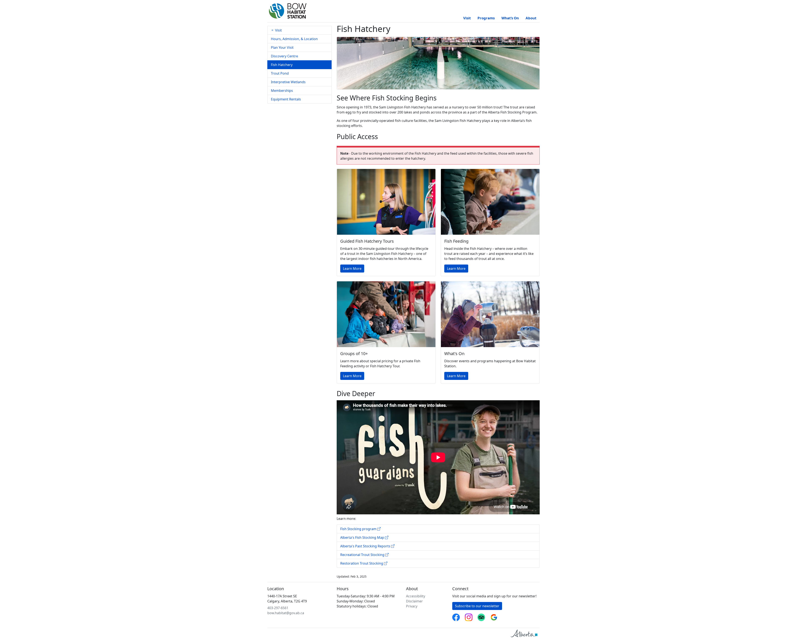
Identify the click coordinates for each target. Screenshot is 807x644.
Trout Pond (280, 73)
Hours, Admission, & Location (294, 39)
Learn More (352, 268)
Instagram (468, 616)
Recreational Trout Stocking (362, 554)
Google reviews (494, 616)
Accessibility (415, 596)
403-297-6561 (277, 608)
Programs (486, 18)
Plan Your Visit (282, 47)
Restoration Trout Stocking (362, 563)
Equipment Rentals (286, 99)
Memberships (282, 90)
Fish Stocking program (358, 529)
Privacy (411, 606)
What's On (510, 18)
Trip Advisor (481, 616)
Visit (467, 18)
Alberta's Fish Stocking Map (362, 537)
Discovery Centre (284, 56)
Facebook (456, 616)
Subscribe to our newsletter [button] (477, 606)
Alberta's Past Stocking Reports (365, 546)
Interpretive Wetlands (288, 82)
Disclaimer (414, 601)
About (531, 18)
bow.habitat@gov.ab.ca (285, 613)
